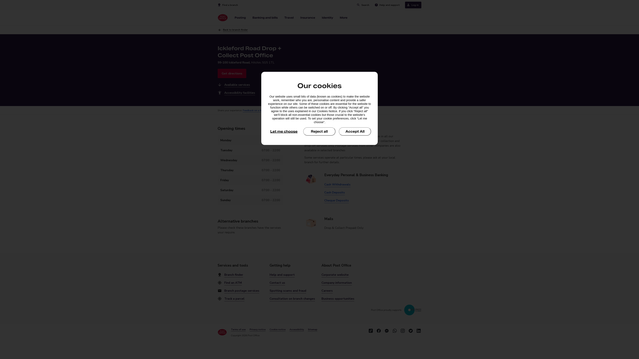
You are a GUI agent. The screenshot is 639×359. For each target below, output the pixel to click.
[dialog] (319, 108)
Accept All (355, 131)
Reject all (319, 131)
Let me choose (284, 131)
